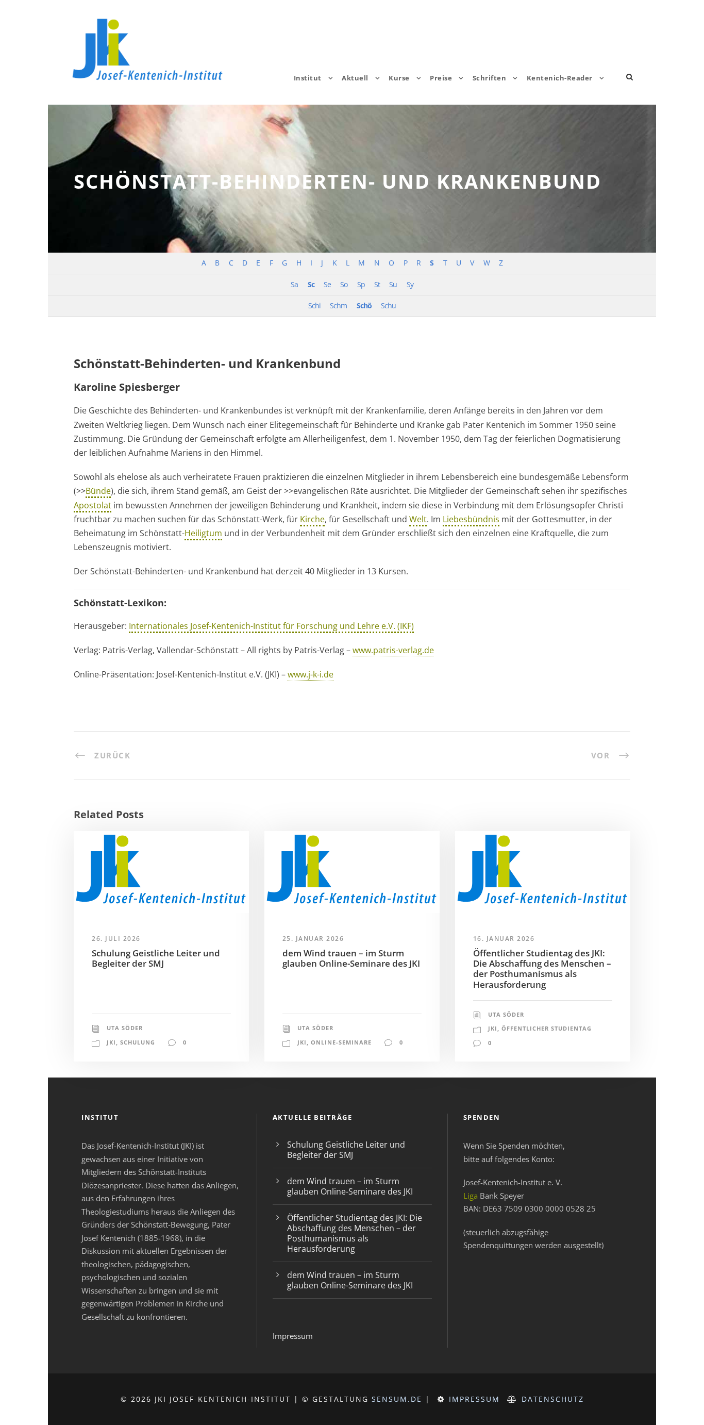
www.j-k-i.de (310, 674)
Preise (441, 77)
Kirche (312, 519)
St (377, 284)
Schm (338, 305)
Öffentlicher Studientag (546, 1028)
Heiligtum (203, 533)
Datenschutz (553, 1399)
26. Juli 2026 (116, 938)
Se (327, 284)
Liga (470, 1195)
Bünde (98, 490)
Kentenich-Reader (560, 77)
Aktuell (355, 77)
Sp (361, 284)
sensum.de (397, 1399)
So (343, 284)
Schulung (137, 1042)
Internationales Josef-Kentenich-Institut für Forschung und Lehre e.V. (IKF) (271, 626)
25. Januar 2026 (313, 938)
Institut (308, 77)
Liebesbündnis (471, 519)
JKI (111, 1042)
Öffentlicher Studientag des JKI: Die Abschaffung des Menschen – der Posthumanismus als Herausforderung (542, 968)
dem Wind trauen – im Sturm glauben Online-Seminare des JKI (351, 958)
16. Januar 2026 (504, 938)
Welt (418, 519)
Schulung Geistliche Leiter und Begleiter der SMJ (156, 958)
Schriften (490, 77)
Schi (314, 305)
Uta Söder (125, 1028)
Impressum (293, 1336)
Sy (410, 284)
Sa (294, 284)
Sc (311, 284)
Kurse (399, 77)
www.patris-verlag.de (393, 650)
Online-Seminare (341, 1042)
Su (393, 284)
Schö (364, 305)
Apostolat (92, 505)
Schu (388, 305)
